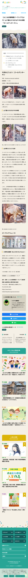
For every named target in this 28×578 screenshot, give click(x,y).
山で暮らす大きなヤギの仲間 (14, 58)
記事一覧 (8, 6)
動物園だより (14, 12)
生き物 (4, 26)
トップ (3, 6)
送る (15, 322)
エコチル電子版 (5, 536)
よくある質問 (17, 536)
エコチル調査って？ (18, 532)
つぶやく (15, 318)
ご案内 (3, 556)
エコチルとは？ (5, 532)
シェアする (15, 314)
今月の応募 (4, 552)
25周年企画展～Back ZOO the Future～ (15, 66)
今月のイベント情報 (6, 549)
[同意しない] (26, 573)
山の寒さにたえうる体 (13, 60)
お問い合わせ (17, 541)
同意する (6, 576)
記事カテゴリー (5, 545)
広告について (5, 541)
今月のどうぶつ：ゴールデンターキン (15, 56)
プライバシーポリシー (20, 576)
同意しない (12, 576)
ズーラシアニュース (10, 63)
